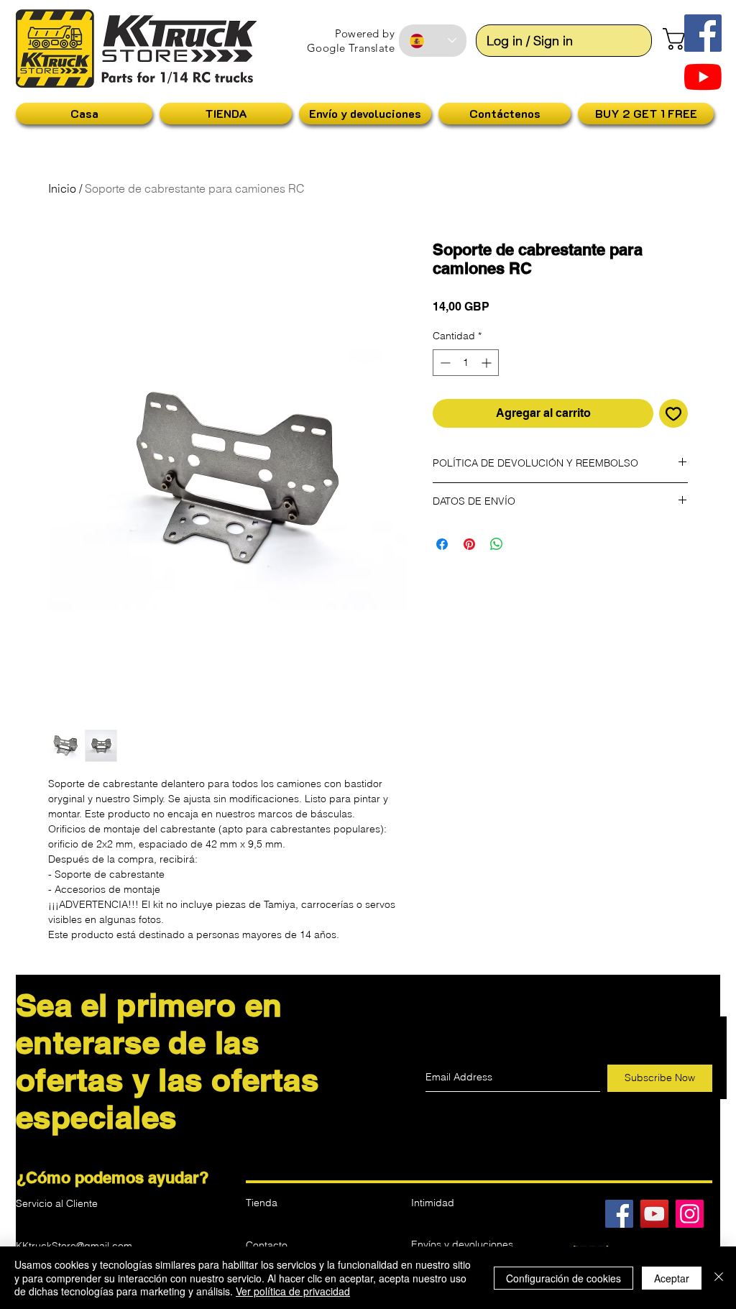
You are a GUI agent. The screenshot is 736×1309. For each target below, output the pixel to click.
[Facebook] (619, 1214)
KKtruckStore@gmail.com (74, 1245)
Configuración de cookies (563, 1278)
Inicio (62, 188)
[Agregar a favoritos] (673, 413)
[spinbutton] (466, 362)
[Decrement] (444, 362)
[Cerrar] (718, 1277)
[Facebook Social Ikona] (703, 33)
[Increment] (488, 362)
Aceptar (671, 1278)
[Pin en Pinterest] (469, 544)
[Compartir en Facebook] (442, 544)
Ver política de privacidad (293, 1291)
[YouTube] (703, 77)
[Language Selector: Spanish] (432, 40)
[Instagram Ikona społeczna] (690, 1214)
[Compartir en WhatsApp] (496, 544)
